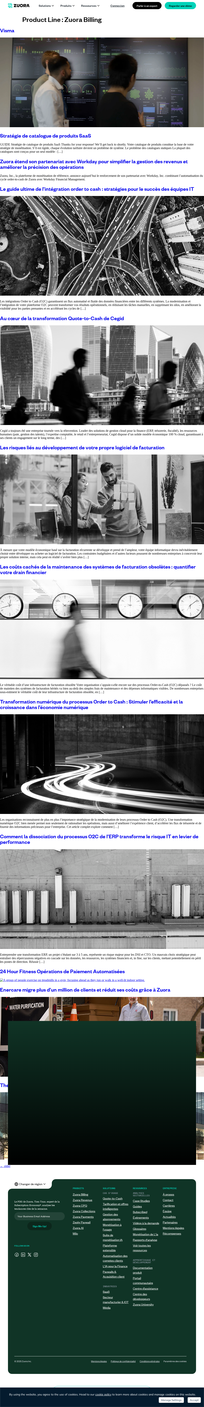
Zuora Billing (80, 1194)
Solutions (45, 5)
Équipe (167, 1211)
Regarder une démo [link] (180, 5)
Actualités (169, 1216)
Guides (137, 1206)
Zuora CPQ (80, 1205)
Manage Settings (171, 1400)
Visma (7, 30)
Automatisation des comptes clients (115, 1258)
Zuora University (143, 1304)
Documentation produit (143, 1269)
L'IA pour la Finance (115, 1266)
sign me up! (39, 1226)
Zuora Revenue (82, 1200)
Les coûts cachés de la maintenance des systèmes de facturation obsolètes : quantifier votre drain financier (98, 569)
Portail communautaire (143, 1280)
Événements (141, 1217)
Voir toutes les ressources (142, 1247)
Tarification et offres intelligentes (115, 1206)
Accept (194, 1400)
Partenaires (170, 1222)
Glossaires (139, 1228)
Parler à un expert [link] (147, 5)
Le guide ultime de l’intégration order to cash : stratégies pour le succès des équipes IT (97, 188)
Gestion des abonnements (111, 1216)
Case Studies (141, 1200)
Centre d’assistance (145, 1288)
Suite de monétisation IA (113, 1237)
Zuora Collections (84, 1211)
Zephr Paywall (81, 1222)
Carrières (169, 1205)
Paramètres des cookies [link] (175, 1361)
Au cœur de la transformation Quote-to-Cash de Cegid (62, 318)
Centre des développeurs (141, 1296)
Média (107, 1307)
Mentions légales (173, 1228)
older (5, 1166)
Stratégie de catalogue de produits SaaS (45, 135)
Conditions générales (150, 1361)
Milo (75, 1233)
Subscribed (140, 1212)
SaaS (106, 1291)
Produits (66, 5)
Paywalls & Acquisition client (114, 1273)
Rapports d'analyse (145, 1240)
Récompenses (172, 1233)
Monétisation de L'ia (145, 1234)
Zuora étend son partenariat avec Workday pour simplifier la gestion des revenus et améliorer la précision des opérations (94, 164)
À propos (168, 1194)
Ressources (88, 5)
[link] (18, 5)
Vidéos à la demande (146, 1223)
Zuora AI (78, 1228)
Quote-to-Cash (113, 1198)
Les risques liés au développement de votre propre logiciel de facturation (82, 447)
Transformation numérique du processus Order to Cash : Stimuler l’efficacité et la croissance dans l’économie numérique (91, 704)
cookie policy (103, 1394)
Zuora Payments (83, 1216)
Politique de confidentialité (123, 1361)
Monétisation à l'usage (112, 1226)
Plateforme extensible (110, 1247)
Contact (168, 1200)
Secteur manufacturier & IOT (115, 1299)
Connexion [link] (117, 5)
